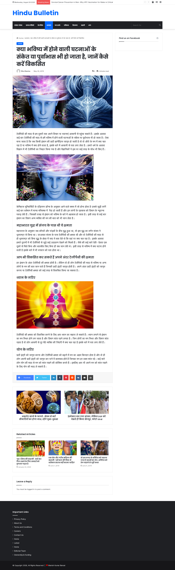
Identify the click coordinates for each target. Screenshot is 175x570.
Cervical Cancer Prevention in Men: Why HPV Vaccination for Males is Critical (82, 2)
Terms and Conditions (23, 527)
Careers (17, 531)
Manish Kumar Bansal (56, 565)
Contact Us (18, 535)
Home (20, 38)
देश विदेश (40, 25)
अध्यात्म (49, 25)
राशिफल (66, 25)
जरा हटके (57, 25)
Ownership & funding (22, 555)
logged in (31, 489)
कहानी (83, 25)
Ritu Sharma (25, 71)
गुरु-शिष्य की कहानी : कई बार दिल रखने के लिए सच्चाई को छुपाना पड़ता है (29, 461)
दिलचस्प (75, 25)
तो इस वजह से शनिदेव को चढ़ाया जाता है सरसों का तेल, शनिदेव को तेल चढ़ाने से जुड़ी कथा (94, 460)
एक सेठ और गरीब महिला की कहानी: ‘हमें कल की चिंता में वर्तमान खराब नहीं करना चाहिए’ (62, 460)
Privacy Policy (20, 519)
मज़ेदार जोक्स (18, 25)
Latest (16, 543)
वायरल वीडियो (30, 25)
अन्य (89, 25)
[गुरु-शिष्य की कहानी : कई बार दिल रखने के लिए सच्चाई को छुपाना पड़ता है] (31, 448)
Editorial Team (20, 551)
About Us (18, 523)
